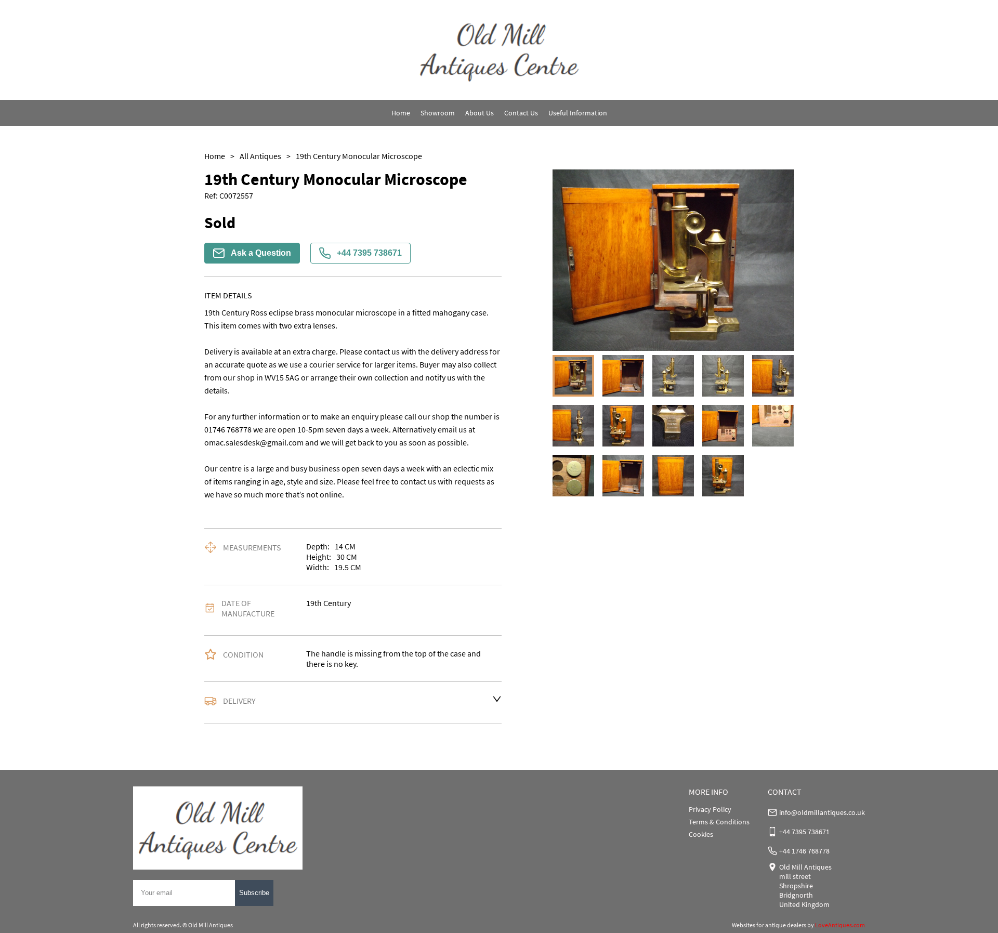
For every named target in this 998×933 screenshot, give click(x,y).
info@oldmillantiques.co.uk (822, 812)
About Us (479, 112)
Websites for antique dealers (769, 925)
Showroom (438, 112)
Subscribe (254, 893)
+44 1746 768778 (804, 851)
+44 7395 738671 (369, 252)
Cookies (701, 834)
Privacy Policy (710, 809)
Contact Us (521, 112)
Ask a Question (261, 252)
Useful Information (577, 112)
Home (400, 112)
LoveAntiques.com (840, 925)
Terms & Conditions (719, 821)
